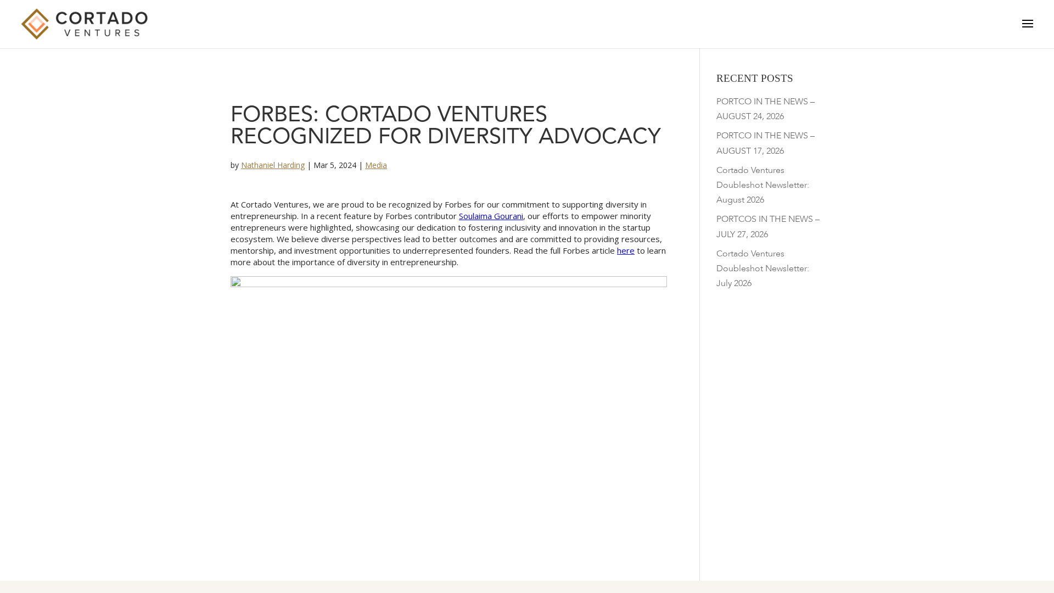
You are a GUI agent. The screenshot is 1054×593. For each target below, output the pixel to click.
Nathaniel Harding (273, 165)
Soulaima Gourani (491, 215)
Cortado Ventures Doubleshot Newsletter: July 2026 (762, 268)
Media (376, 165)
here (626, 250)
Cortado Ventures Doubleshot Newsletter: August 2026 (762, 185)
